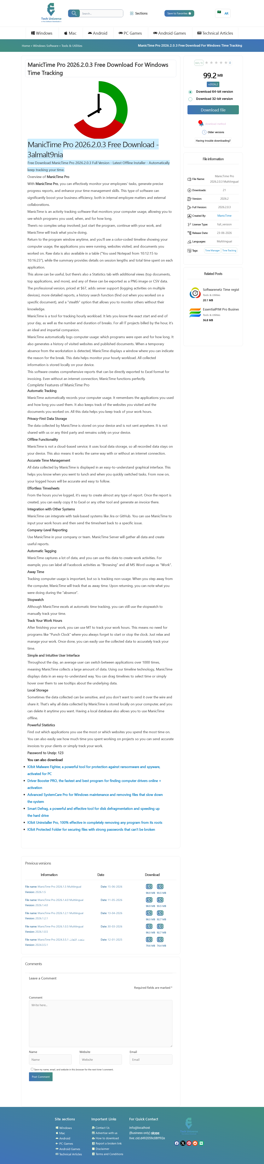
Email (133, 1052)
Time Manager (212, 250)
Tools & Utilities (71, 46)
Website (84, 1052)
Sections (141, 13)
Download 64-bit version (214, 91)
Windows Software (45, 46)
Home (26, 46)
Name (33, 1052)
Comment (35, 997)
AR (222, 12)
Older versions (216, 132)
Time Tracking (229, 250)
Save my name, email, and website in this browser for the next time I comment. (73, 1069)
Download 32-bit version (214, 99)
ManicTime (224, 215)
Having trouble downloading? (213, 140)
